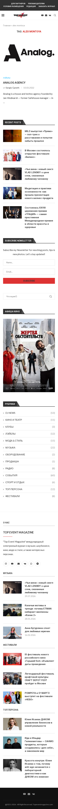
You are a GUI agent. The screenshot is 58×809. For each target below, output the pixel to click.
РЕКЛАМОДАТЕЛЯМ (36, 4)
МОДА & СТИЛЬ (30, 440)
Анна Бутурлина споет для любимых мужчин (37, 630)
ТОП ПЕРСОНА (30, 489)
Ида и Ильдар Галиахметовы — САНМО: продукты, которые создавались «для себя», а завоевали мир (39, 744)
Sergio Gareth (12, 87)
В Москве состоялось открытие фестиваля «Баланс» (37, 153)
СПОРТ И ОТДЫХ (30, 482)
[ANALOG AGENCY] (29, 55)
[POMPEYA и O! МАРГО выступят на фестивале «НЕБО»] (12, 697)
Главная (7, 25)
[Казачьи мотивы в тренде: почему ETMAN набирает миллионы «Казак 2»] (12, 610)
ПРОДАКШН (30, 461)
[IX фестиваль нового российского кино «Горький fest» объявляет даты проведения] (12, 659)
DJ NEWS (30, 412)
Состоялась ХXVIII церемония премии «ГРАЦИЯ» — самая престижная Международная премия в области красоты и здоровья (39, 217)
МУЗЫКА (30, 447)
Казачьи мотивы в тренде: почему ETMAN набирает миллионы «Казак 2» (38, 610)
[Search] (54, 15)
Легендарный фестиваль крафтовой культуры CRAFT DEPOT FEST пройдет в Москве (39, 678)
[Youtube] (42, 15)
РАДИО (30, 468)
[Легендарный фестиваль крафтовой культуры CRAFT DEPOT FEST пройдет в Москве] (12, 678)
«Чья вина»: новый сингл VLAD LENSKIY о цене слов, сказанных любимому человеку (39, 174)
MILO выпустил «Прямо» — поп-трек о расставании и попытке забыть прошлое (39, 136)
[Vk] (50, 15)
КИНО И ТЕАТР (30, 419)
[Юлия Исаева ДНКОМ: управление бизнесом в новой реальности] (12, 724)
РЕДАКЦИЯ (31, 6)
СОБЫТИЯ (30, 475)
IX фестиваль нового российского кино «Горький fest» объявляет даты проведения (39, 659)
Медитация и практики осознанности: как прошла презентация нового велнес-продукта (39, 193)
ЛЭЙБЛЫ (30, 433)
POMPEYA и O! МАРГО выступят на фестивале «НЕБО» (39, 696)
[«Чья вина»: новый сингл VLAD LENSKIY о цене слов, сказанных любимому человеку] (12, 174)
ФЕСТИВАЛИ (30, 496)
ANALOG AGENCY (14, 82)
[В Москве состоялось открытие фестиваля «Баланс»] (12, 155)
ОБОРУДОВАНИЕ (30, 454)
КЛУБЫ (30, 426)
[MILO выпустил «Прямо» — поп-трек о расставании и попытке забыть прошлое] (12, 136)
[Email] (46, 15)
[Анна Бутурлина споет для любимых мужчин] (12, 633)
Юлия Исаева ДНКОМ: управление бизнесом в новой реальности (38, 722)
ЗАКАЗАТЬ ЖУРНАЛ (47, 6)
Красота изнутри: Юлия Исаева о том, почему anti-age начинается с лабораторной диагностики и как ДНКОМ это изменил (38, 768)
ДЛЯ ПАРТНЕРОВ (18, 4)
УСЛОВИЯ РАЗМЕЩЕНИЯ (13, 6)
